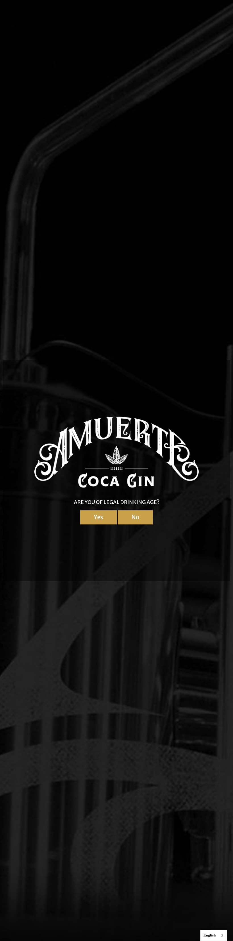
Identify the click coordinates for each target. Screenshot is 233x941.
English (209, 935)
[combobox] (213, 935)
